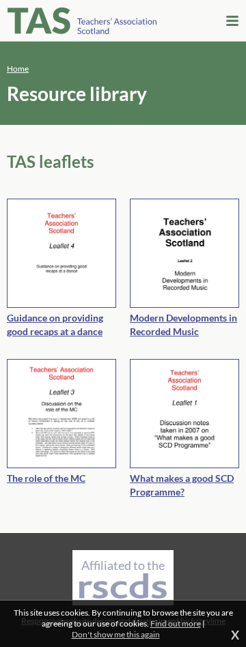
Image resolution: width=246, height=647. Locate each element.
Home (18, 68)
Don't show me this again (116, 634)
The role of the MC (46, 478)
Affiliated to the (123, 565)
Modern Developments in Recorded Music (183, 324)
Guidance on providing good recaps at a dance (55, 324)
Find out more (175, 623)
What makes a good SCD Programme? (182, 485)
